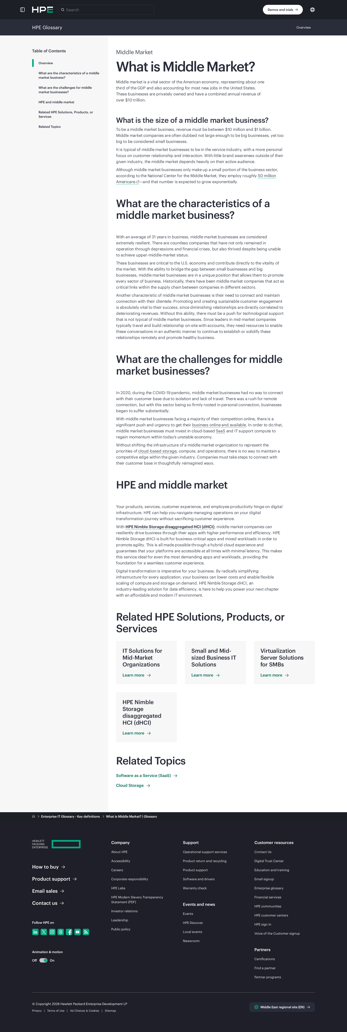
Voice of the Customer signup (277, 933)
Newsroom (191, 941)
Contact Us (262, 852)
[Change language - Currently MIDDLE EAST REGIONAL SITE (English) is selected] (312, 9)
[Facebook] (69, 932)
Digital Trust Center (269, 861)
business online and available (219, 424)
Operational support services (205, 852)
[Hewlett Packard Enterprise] (42, 10)
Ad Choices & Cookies (84, 1010)
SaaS (220, 430)
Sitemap (110, 1010)
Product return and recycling (205, 861)
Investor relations (124, 911)
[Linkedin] (35, 932)
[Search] (62, 9)
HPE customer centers (271, 915)
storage (157, 451)
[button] (22, 9)
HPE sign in (262, 924)
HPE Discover (193, 923)
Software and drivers (199, 879)
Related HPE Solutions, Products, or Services (66, 114)
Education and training (271, 870)
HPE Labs (118, 888)
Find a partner (265, 968)
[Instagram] (52, 932)
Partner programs (267, 977)
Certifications (264, 959)
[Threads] (60, 932)
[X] (44, 932)
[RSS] (86, 932)
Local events (192, 932)
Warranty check (195, 888)
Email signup (264, 879)
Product (51, 879)
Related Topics (50, 127)
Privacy (37, 1010)
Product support (195, 870)
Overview (303, 27)
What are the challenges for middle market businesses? (65, 90)
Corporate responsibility (129, 879)
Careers (117, 870)
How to (45, 867)
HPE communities (267, 906)
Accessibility (120, 861)
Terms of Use (55, 1010)
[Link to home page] (34, 816)
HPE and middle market (56, 102)
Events (188, 914)
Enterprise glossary (268, 888)
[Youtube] (77, 932)
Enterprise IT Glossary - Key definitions (71, 816)
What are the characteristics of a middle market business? (69, 75)
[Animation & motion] (43, 960)
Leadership (119, 920)
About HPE (119, 852)
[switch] (41, 960)
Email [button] (45, 891)
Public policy (120, 929)
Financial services (267, 897)
